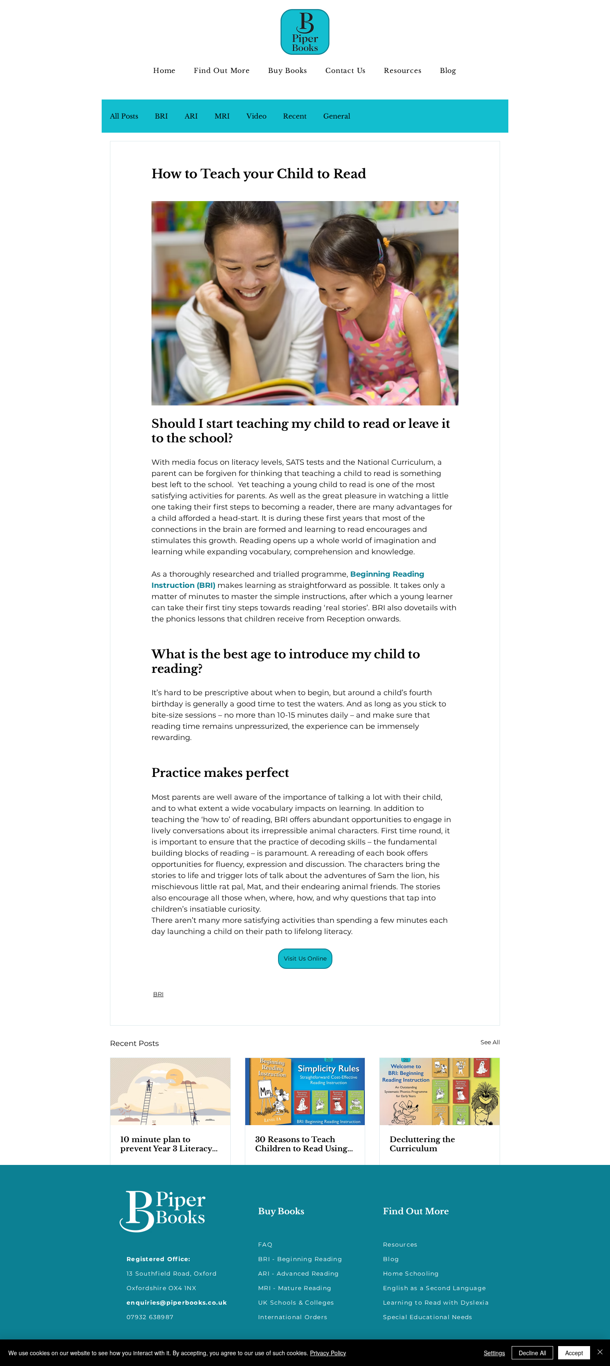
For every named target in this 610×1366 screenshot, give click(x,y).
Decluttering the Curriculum (422, 1144)
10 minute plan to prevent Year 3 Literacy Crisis (166, 1144)
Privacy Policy (328, 1353)
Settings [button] (494, 1353)
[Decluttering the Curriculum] (440, 1091)
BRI (161, 116)
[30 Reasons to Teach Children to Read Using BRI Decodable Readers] (305, 1091)
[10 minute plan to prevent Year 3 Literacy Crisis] (170, 1091)
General (336, 116)
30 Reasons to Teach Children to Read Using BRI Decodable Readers (301, 1144)
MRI (222, 116)
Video (256, 116)
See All (490, 1042)
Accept (574, 1353)
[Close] (600, 1352)
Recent (295, 116)
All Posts (124, 116)
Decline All (532, 1353)
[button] (221, 70)
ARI (191, 116)
